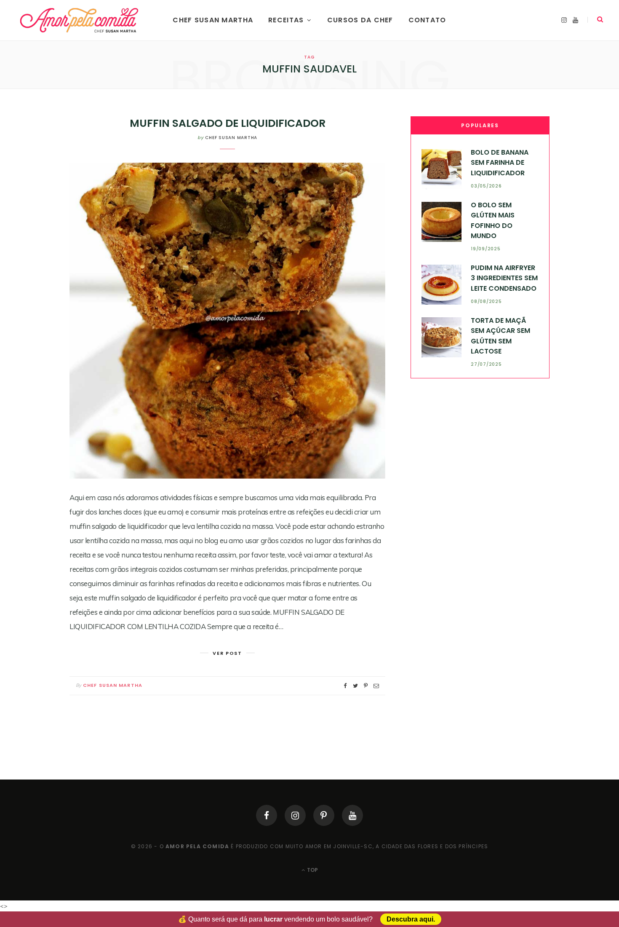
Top (312, 869)
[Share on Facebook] (345, 686)
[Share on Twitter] (355, 686)
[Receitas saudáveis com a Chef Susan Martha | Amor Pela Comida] (80, 20)
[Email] (376, 686)
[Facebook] (266, 815)
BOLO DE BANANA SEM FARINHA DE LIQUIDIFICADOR (499, 162)
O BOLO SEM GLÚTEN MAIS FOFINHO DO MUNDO (493, 220)
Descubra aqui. (411, 919)
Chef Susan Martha (213, 20)
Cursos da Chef (360, 20)
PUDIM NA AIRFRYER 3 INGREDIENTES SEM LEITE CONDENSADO (504, 278)
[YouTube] (352, 815)
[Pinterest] (323, 815)
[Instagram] (295, 815)
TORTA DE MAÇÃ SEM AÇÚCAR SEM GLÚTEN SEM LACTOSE (500, 336)
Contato (427, 20)
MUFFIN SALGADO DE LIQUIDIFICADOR (228, 123)
